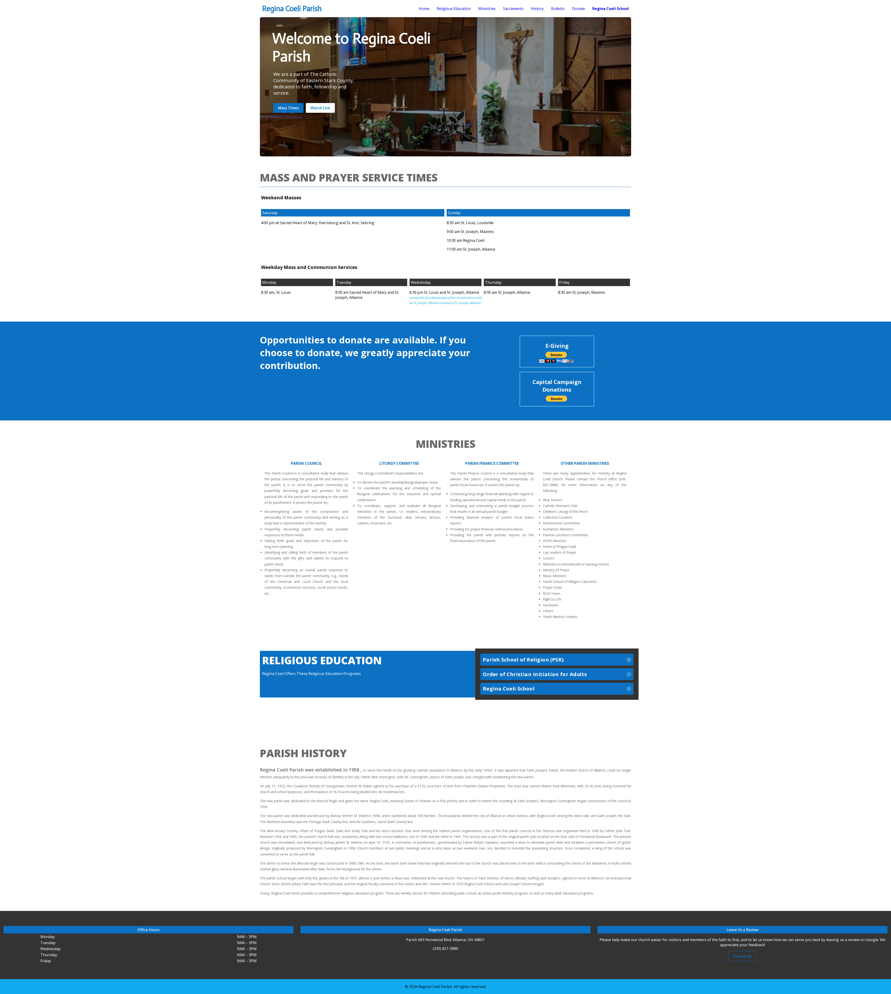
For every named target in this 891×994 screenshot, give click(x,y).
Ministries (487, 8)
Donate (578, 8)
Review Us (742, 956)
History (537, 8)
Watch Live (320, 107)
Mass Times (288, 107)
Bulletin (558, 8)
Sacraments (513, 8)
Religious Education (454, 8)
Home (424, 8)
